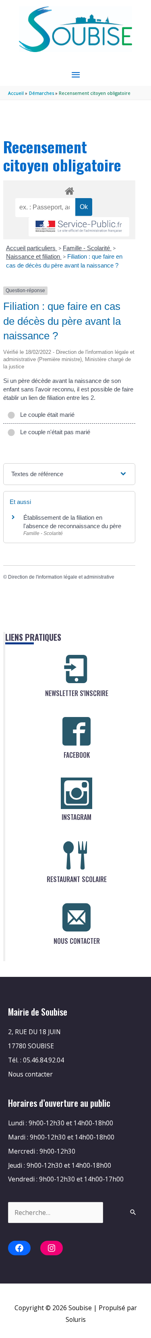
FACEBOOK (77, 755)
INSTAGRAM (76, 817)
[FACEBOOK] (76, 731)
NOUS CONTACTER (77, 941)
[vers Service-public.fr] (79, 227)
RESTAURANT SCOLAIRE (77, 879)
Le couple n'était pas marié (53, 432)
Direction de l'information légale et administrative (61, 577)
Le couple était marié (45, 414)
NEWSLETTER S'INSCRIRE (76, 693)
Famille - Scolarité (87, 248)
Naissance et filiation (34, 256)
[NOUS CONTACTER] (76, 917)
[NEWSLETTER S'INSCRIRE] (76, 669)
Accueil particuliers (31, 248)
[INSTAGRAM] (76, 793)
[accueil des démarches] (69, 189)
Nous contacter (30, 1074)
